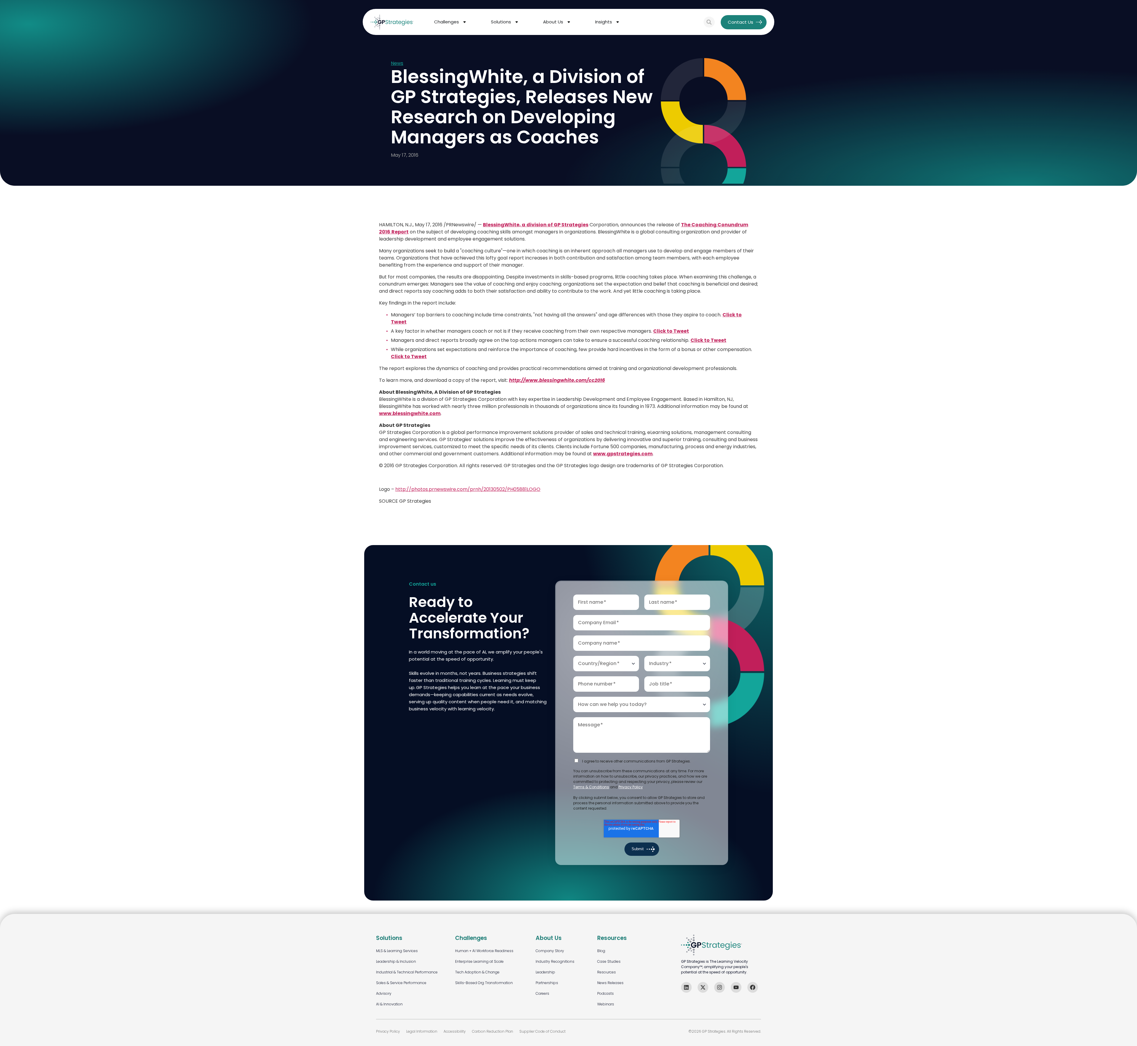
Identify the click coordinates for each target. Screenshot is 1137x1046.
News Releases (610, 982)
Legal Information (421, 1031)
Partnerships (547, 982)
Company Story (550, 950)
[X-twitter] (703, 987)
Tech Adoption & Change (477, 972)
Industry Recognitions (555, 961)
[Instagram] (719, 987)
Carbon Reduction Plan (492, 1031)
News (397, 63)
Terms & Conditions (591, 786)
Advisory (383, 993)
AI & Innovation (389, 1004)
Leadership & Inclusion (396, 961)
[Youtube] (736, 987)
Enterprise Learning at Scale (479, 961)
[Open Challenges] (464, 22)
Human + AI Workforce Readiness (484, 950)
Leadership (545, 972)
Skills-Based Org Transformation (484, 982)
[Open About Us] (569, 22)
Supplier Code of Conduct (542, 1031)
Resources (606, 972)
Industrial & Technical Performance (407, 972)
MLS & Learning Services (397, 950)
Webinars (605, 1004)
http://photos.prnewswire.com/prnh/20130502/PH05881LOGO (467, 489)
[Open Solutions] (516, 22)
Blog (601, 950)
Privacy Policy (631, 786)
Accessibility (455, 1031)
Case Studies (609, 961)
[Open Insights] (617, 22)
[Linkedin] (686, 987)
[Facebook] (752, 987)
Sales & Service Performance (401, 982)
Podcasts (605, 993)
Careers (542, 993)
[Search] (709, 22)
